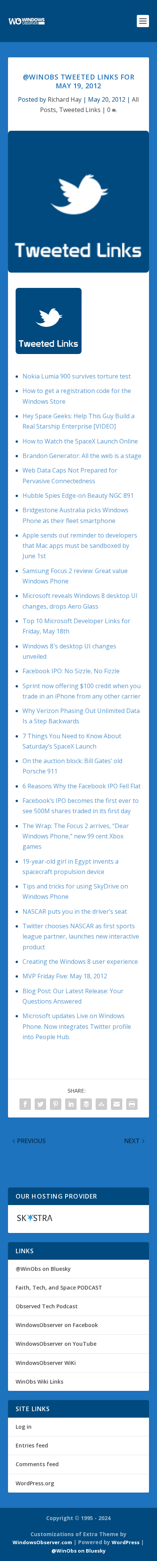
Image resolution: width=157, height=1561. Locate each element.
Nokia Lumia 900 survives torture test (76, 376)
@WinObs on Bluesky (43, 1268)
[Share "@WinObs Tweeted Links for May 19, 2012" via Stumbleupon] (101, 1104)
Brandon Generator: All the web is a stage (81, 456)
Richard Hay (65, 99)
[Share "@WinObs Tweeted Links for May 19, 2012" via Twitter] (40, 1104)
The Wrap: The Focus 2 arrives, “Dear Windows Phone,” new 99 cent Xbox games (75, 836)
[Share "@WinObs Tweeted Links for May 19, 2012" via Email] (116, 1104)
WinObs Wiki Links (39, 1381)
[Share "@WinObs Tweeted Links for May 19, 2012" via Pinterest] (55, 1104)
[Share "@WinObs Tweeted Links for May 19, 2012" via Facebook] (25, 1104)
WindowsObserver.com (42, 1542)
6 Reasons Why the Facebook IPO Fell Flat (81, 786)
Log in (24, 1426)
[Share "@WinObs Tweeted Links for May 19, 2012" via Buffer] (86, 1104)
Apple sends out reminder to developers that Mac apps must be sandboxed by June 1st (79, 545)
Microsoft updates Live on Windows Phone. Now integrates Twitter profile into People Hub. (76, 1026)
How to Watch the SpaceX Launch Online (80, 441)
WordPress (125, 1542)
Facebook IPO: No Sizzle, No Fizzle (71, 671)
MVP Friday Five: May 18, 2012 (64, 976)
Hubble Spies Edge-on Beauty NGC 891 (78, 495)
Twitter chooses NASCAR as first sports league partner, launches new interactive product (80, 936)
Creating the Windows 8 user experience (80, 961)
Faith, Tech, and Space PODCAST (59, 1287)
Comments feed (37, 1464)
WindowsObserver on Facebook (57, 1325)
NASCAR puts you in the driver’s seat (74, 911)
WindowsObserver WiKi (46, 1362)
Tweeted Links (80, 110)
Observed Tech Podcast (47, 1306)
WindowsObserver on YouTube (56, 1343)
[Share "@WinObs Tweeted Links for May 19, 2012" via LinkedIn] (70, 1104)
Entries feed (32, 1445)
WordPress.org (35, 1483)
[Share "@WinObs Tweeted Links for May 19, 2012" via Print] (131, 1104)
